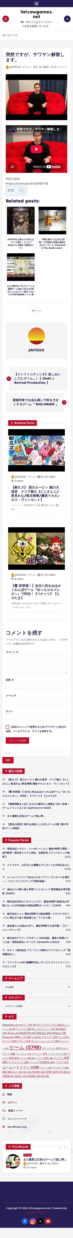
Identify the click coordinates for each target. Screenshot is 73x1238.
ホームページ (10, 35)
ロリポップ (61, 1067)
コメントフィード (17, 1118)
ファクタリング (18, 1062)
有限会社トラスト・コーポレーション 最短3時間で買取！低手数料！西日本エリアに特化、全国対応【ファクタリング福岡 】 (36, 852)
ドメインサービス (57, 1054)
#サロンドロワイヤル (47, 1024)
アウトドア (49, 1037)
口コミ (17, 1072)
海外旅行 (38, 1072)
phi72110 (15, 66)
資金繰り (21, 1076)
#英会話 (13, 1033)
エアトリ (24, 1041)
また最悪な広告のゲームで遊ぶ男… (26, 815)
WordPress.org (16, 1126)
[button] (59, 1147)
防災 (45, 1076)
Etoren (8, 1037)
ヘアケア (61, 1062)
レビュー (46, 1068)
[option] (36, 1161)
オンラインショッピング (45, 1041)
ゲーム (26, 66)
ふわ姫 (36, 1037)
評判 (63, 1072)
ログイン (12, 1102)
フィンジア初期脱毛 (42, 1062)
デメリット (39, 1053)
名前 (10, 679)
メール (11, 695)
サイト (9, 711)
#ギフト (26, 1025)
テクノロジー (23, 1054)
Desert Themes (36, 1212)
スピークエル (51, 1048)
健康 (7, 1072)
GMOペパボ (22, 1037)
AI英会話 (43, 1033)
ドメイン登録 (27, 1058)
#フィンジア (22, 1029)
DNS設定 (59, 1033)
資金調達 (34, 1076)
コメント (12, 651)
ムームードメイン (20, 1067)
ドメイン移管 (44, 1058)
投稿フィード (15, 1110)
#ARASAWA (10, 1025)
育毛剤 (52, 1071)
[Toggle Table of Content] (19, 190)
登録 (9, 1094)
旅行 (27, 1072)
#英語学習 (28, 1033)
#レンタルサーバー (43, 1029)
